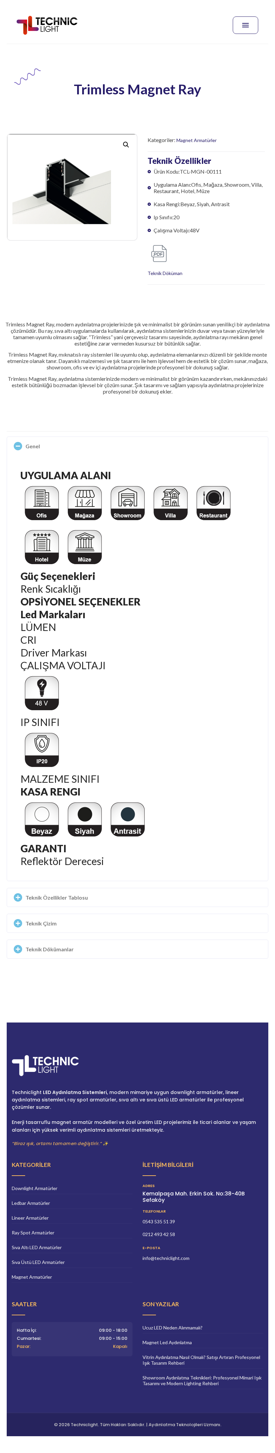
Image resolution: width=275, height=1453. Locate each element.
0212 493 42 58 (159, 1234)
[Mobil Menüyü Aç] (245, 25)
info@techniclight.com (166, 1258)
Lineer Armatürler (30, 1218)
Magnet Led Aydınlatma (167, 1342)
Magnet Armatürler (196, 140)
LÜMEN (38, 627)
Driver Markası (53, 652)
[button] (126, 145)
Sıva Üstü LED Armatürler (38, 1262)
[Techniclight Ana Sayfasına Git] (137, 1068)
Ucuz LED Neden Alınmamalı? (173, 1327)
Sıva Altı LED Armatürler (37, 1247)
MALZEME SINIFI (60, 779)
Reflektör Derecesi (62, 861)
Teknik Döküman (165, 273)
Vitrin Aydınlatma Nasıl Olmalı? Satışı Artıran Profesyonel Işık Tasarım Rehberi (201, 1360)
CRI (28, 640)
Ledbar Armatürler (31, 1203)
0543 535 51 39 (159, 1221)
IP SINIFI (40, 722)
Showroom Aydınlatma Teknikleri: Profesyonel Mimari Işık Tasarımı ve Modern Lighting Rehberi (202, 1380)
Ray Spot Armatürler (33, 1232)
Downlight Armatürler (34, 1188)
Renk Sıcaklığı (50, 589)
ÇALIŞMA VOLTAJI (63, 665)
